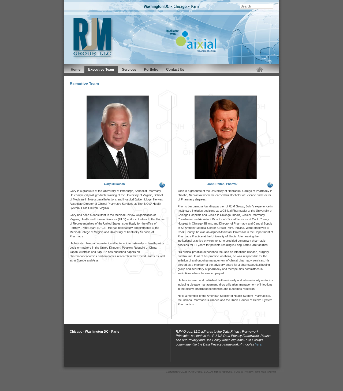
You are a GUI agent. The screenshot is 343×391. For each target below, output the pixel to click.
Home (75, 69)
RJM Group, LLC (198, 371)
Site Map (260, 371)
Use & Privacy (244, 371)
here (258, 344)
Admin (272, 371)
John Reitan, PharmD (222, 183)
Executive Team (101, 69)
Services (129, 69)
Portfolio (151, 69)
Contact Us (175, 69)
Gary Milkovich (114, 183)
